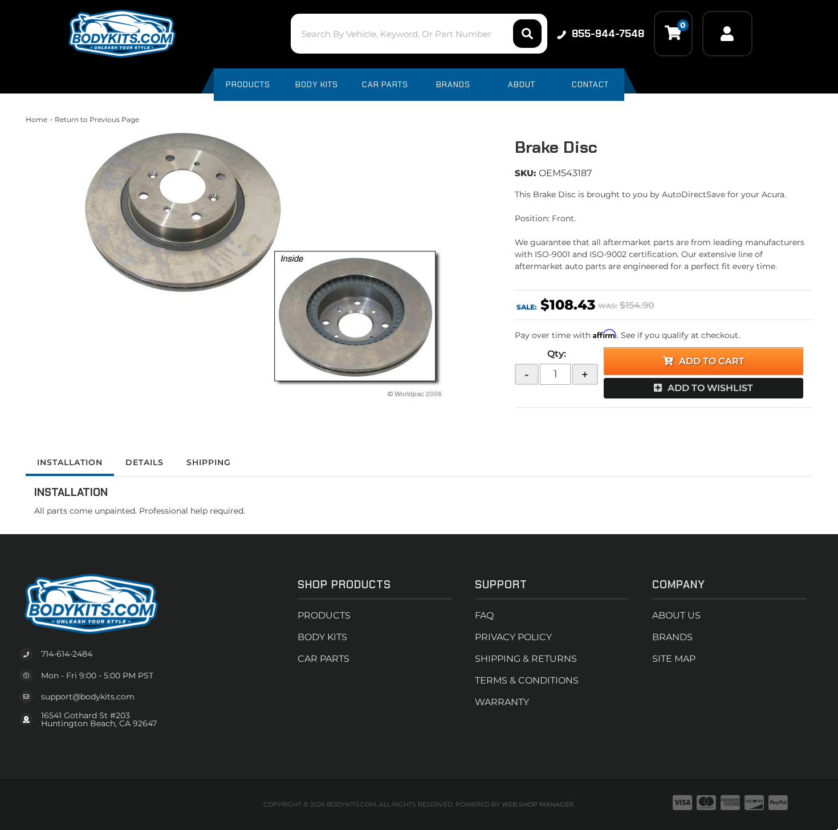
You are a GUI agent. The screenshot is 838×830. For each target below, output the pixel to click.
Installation (70, 462)
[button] (419, 34)
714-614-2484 (66, 654)
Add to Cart (712, 361)
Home (36, 119)
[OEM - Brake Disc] (262, 262)
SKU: (525, 173)
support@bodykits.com (88, 697)
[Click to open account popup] (727, 33)
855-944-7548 (608, 33)
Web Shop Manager (537, 804)
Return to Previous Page (97, 119)
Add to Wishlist (710, 388)
